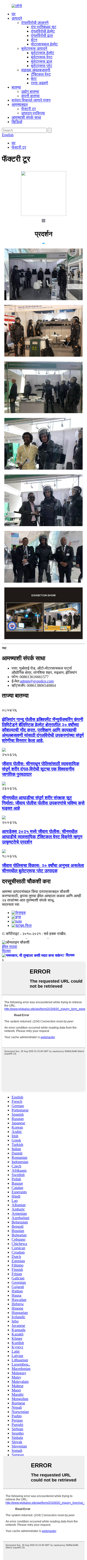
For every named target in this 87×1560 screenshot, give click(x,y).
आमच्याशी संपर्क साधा (26, 117)
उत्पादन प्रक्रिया (33, 113)
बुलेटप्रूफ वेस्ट (41, 57)
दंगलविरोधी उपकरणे (35, 23)
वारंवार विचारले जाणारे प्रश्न (31, 100)
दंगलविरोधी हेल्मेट (43, 31)
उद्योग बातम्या (30, 92)
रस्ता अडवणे (39, 83)
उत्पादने (17, 18)
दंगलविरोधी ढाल (42, 36)
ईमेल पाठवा (9, 947)
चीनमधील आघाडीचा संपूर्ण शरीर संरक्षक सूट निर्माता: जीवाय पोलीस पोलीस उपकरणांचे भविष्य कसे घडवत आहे (43, 803)
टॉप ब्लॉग (55, 938)
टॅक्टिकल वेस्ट (41, 74)
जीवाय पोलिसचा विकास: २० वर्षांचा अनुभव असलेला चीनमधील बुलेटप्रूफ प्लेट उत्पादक (43, 868)
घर (13, 14)
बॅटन (34, 40)
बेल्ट (34, 79)
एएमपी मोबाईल (37, 938)
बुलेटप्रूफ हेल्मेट (42, 53)
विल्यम (6, 951)
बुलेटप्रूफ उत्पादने (34, 48)
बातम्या (16, 87)
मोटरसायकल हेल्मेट (44, 44)
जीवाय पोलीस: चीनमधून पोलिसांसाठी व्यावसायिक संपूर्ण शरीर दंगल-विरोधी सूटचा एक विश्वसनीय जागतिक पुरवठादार (40, 769)
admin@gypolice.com (37, 681)
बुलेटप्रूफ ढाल (41, 61)
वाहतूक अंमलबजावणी (35, 70)
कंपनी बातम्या (30, 96)
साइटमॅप (20, 938)
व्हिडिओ (17, 122)
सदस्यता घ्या (10, 904)
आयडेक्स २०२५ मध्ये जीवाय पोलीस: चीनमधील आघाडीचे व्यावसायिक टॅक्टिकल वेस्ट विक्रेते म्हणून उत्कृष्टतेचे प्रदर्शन (42, 837)
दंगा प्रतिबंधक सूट (43, 27)
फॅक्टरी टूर (28, 109)
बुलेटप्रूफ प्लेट (41, 66)
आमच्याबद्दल (20, 104)
